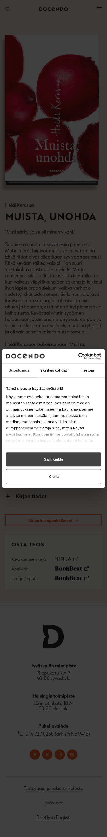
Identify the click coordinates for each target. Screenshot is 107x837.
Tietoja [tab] (88, 370)
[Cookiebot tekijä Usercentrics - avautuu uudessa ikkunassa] (78, 356)
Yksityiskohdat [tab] (53, 370)
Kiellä (54, 476)
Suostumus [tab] (19, 370)
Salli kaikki (53, 459)
